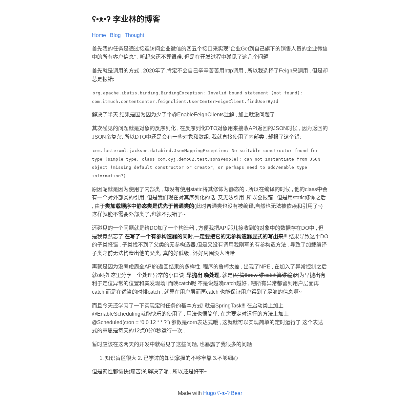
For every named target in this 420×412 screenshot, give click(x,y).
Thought (134, 35)
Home (99, 35)
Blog (115, 35)
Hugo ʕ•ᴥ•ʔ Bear (222, 393)
